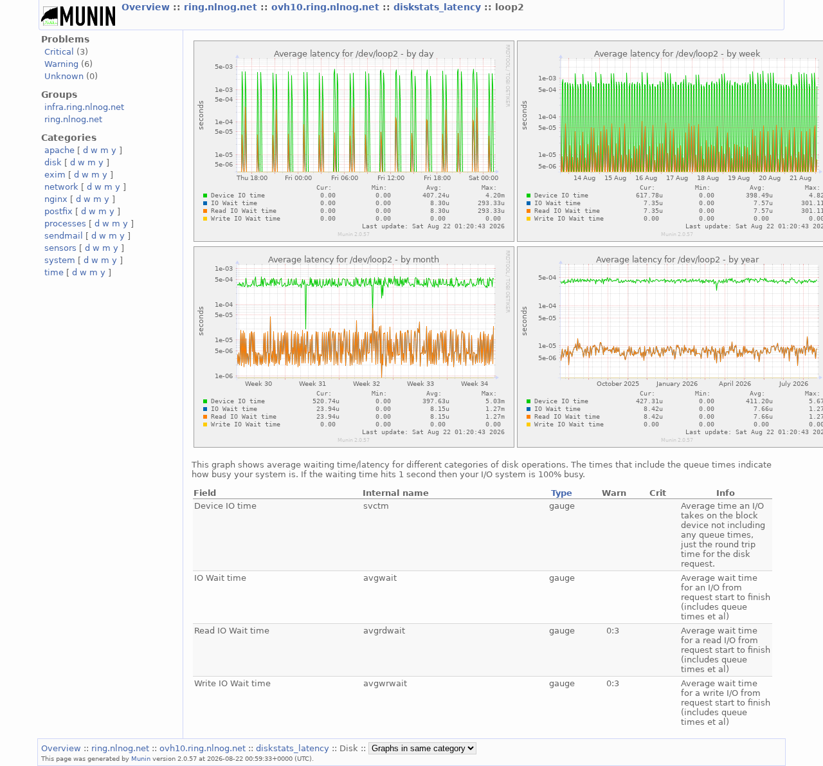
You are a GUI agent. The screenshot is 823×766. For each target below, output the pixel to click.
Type (561, 493)
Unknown (64, 76)
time (54, 272)
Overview (147, 7)
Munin (140, 758)
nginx (56, 199)
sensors (60, 248)
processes (65, 223)
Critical (59, 52)
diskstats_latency (438, 7)
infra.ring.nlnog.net (84, 107)
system (59, 260)
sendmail (63, 236)
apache (59, 150)
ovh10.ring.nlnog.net (327, 7)
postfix (58, 211)
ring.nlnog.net (222, 7)
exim (55, 174)
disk (53, 162)
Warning (61, 64)
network (61, 187)
